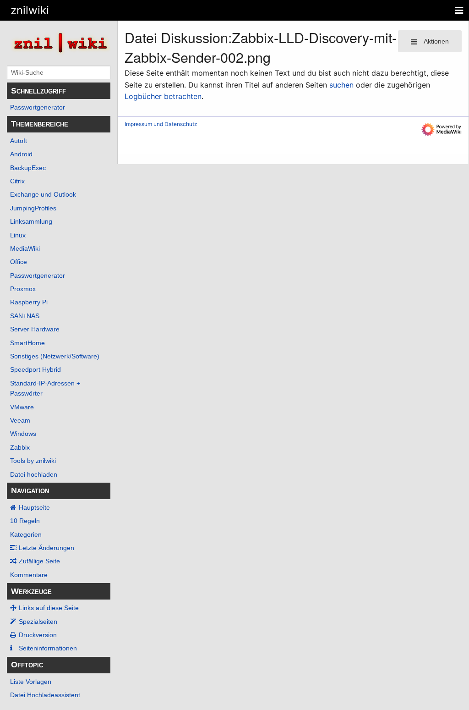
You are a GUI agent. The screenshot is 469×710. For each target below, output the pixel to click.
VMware (22, 407)
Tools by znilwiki (33, 460)
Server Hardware (35, 329)
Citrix (17, 181)
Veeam (20, 420)
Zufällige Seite (39, 561)
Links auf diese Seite (49, 607)
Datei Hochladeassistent (45, 695)
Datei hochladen (33, 474)
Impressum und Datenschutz (161, 124)
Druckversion (38, 634)
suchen (341, 84)
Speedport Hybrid (35, 369)
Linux (18, 235)
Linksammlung (31, 221)
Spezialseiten (38, 621)
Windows (23, 433)
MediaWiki (25, 248)
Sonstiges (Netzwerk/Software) (54, 356)
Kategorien (26, 534)
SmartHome (27, 343)
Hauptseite (34, 507)
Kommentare (29, 574)
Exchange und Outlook (43, 194)
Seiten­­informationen (48, 648)
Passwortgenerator (37, 107)
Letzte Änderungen (46, 547)
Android (21, 154)
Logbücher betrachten (163, 96)
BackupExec (28, 167)
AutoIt (18, 140)
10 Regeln (25, 520)
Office (18, 261)
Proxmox (23, 288)
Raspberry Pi (29, 302)
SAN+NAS (24, 315)
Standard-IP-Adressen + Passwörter (45, 388)
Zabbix (20, 447)
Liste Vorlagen (30, 681)
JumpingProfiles (33, 208)
